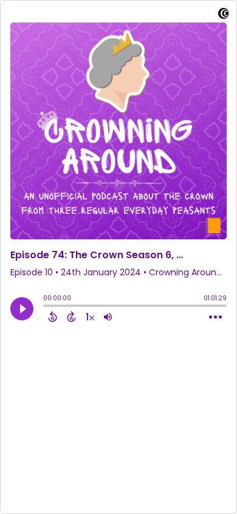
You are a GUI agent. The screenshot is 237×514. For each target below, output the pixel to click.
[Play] (21, 308)
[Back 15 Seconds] (52, 316)
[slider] (46, 307)
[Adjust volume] (108, 316)
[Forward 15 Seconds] (71, 316)
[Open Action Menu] (215, 317)
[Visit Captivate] (223, 15)
